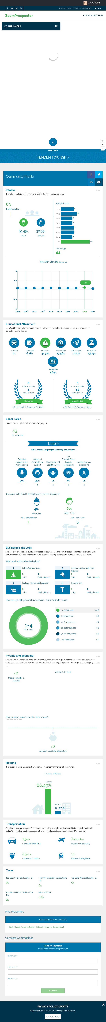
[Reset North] (103, 149)
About (63, 8)
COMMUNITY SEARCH (93, 15)
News (69, 8)
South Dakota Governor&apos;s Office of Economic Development (36, 927)
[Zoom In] (103, 141)
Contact (76, 8)
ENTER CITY (12, 956)
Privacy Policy (86, 8)
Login (99, 8)
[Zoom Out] (103, 145)
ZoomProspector (19, 16)
